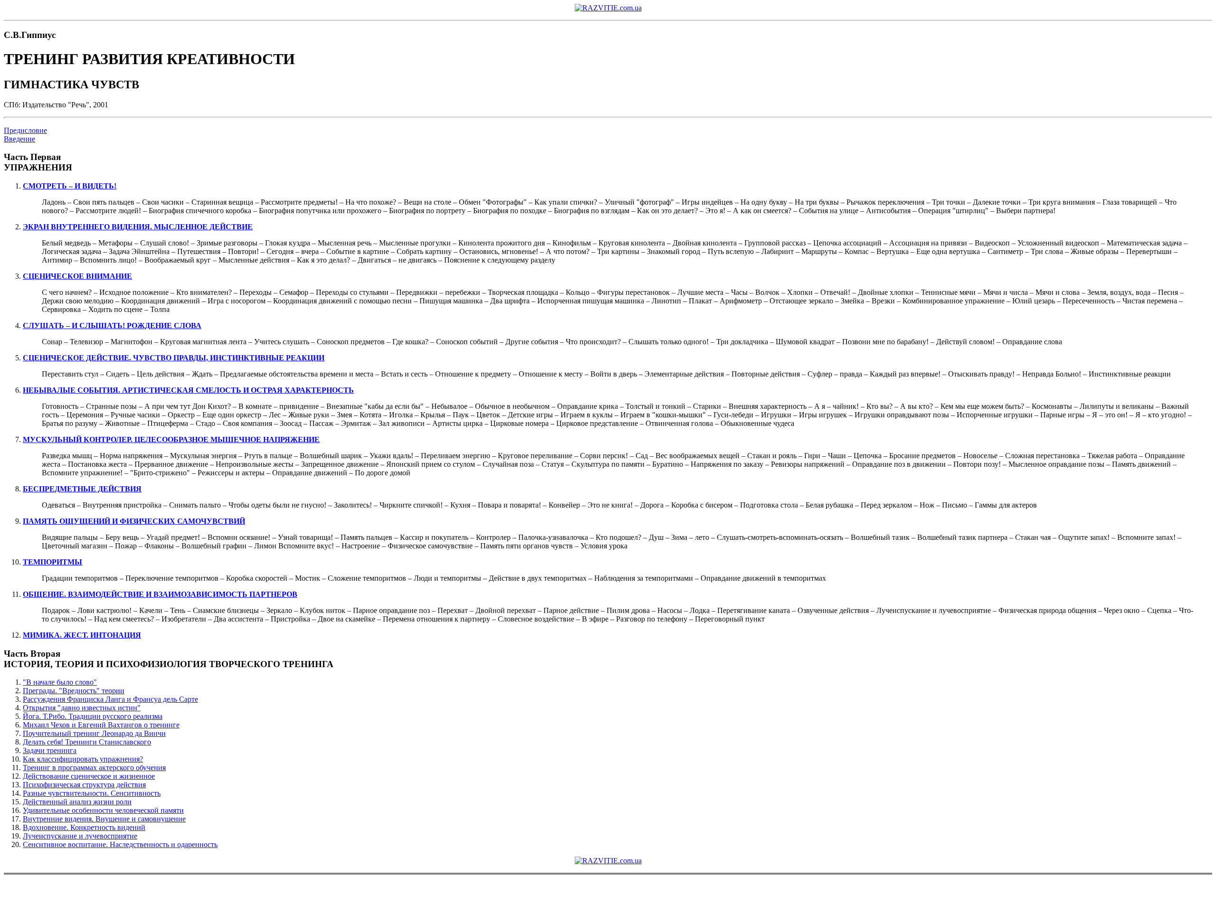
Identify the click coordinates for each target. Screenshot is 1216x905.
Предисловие (25, 130)
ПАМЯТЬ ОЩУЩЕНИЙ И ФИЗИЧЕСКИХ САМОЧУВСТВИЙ (134, 521)
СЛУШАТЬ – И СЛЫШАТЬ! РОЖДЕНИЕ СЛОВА (112, 325)
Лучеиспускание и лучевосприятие (80, 836)
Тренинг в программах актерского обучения (94, 768)
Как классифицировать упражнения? (83, 759)
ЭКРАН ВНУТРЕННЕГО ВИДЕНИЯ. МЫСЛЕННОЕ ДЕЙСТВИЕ (138, 227)
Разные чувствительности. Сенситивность (92, 793)
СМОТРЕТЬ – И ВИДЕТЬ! (69, 186)
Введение (19, 139)
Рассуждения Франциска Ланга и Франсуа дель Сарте (110, 699)
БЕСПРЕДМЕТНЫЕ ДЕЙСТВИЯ (82, 489)
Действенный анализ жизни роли (77, 802)
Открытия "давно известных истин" (82, 708)
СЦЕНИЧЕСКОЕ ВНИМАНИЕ (77, 276)
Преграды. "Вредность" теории (73, 691)
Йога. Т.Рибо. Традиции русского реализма (92, 716)
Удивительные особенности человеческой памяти (103, 810)
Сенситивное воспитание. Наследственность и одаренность (120, 844)
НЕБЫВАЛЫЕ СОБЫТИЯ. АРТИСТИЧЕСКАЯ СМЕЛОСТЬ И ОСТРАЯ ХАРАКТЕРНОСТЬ (188, 390)
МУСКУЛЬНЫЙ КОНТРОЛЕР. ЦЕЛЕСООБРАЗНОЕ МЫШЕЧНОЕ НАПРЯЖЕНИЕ (171, 439)
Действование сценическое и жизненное (89, 776)
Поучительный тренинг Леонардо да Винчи (94, 733)
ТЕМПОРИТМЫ (52, 562)
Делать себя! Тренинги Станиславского (87, 742)
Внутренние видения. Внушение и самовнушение (104, 819)
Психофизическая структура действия (84, 785)
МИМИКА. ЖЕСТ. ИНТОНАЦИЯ (82, 635)
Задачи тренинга (49, 750)
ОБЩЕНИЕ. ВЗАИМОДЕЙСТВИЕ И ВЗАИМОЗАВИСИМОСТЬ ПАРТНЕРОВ (160, 594)
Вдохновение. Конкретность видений (84, 827)
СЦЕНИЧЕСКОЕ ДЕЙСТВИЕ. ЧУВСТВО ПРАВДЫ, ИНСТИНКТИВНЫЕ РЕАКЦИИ (173, 358)
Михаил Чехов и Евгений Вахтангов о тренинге (101, 725)
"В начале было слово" (60, 682)
